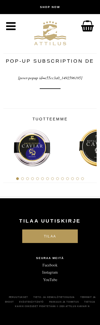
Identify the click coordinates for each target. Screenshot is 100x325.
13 (77, 178)
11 (67, 178)
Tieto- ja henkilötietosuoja (54, 297)
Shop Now (50, 7)
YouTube (50, 279)
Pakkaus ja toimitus (64, 301)
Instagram (50, 272)
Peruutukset (18, 297)
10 (62, 178)
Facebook (50, 265)
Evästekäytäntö (31, 301)
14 (82, 178)
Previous (9, 146)
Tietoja (89, 301)
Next (90, 146)
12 (72, 178)
